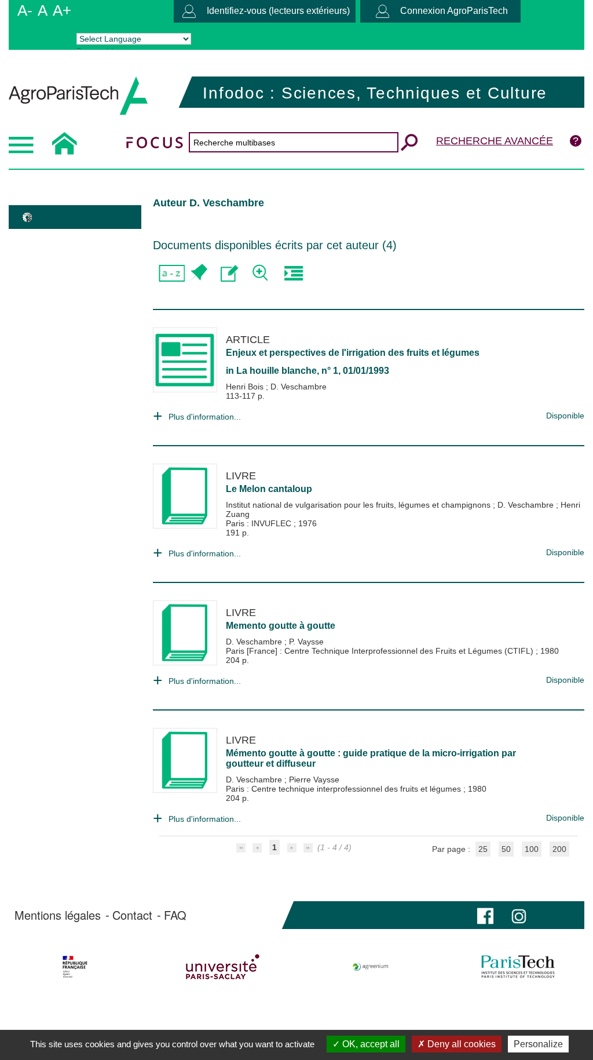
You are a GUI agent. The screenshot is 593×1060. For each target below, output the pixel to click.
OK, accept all (370, 1044)
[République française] (75, 966)
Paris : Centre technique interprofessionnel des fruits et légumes (344, 788)
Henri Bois (246, 386)
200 (559, 849)
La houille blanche (276, 371)
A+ (62, 10)
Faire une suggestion (230, 273)
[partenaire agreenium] (370, 966)
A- (24, 10)
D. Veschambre (298, 386)
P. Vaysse (306, 641)
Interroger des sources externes (293, 273)
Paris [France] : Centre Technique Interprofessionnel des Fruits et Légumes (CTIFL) (381, 650)
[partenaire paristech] (517, 966)
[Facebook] (485, 914)
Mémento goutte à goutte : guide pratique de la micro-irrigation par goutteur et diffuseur (371, 758)
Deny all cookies (460, 1044)
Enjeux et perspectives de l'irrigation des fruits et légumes (352, 353)
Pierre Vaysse (314, 779)
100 (532, 849)
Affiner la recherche (261, 273)
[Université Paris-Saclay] (223, 966)
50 (506, 849)
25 (483, 849)
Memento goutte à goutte (280, 626)
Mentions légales (57, 915)
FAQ (175, 915)
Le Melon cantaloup (269, 489)
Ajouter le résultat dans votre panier (198, 273)
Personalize (538, 1044)
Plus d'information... (205, 416)
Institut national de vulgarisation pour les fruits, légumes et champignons (359, 504)
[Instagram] (519, 914)
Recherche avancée (494, 141)
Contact (132, 915)
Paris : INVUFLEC (260, 523)
